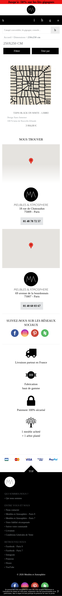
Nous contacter (12, 510)
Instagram (10, 555)
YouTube (10, 567)
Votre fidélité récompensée (18, 522)
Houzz (9, 563)
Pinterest (10, 559)
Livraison (10, 531)
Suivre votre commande (16, 526)
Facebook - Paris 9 (14, 546)
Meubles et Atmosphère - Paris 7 (20, 518)
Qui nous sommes (14, 498)
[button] (31, 245)
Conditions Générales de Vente (19, 535)
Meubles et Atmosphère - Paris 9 (20, 514)
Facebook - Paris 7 (14, 550)
